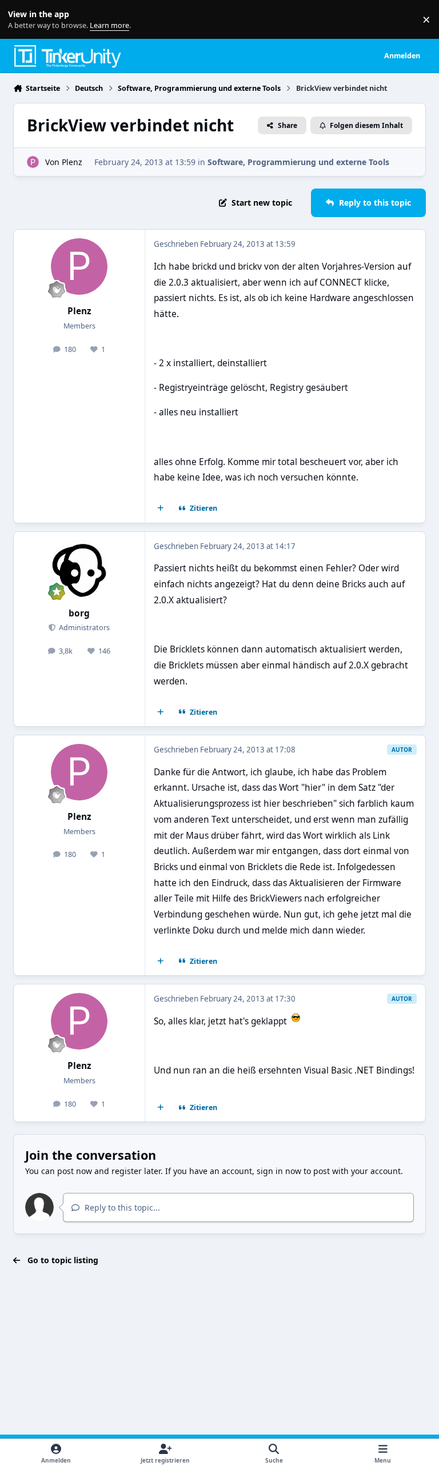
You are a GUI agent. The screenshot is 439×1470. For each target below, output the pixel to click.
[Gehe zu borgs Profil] (79, 568)
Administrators (83, 627)
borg (79, 613)
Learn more (22, 19)
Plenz (72, 162)
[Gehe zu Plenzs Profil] (33, 162)
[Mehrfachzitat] (160, 508)
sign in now (279, 1170)
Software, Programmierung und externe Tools (298, 162)
